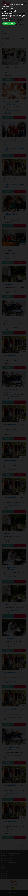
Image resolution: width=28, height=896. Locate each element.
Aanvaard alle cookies (9, 23)
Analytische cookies (8, 8)
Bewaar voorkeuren (8, 20)
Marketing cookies (8, 13)
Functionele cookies (8, 3)
